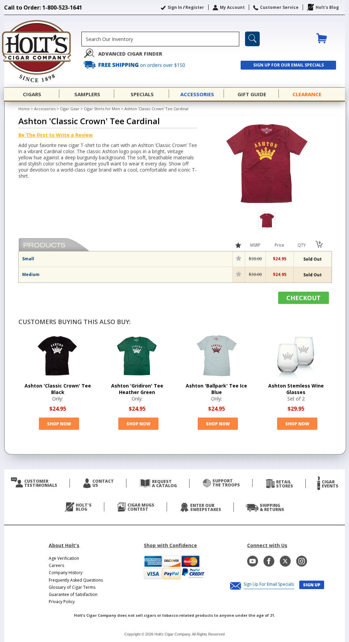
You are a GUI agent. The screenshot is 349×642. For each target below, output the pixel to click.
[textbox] (160, 39)
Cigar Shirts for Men (102, 108)
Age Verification (64, 558)
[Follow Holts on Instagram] (301, 561)
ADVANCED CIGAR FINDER (130, 53)
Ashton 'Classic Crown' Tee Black (58, 388)
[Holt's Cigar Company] (42, 51)
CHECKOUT (303, 298)
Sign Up (311, 585)
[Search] (252, 38)
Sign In (175, 7)
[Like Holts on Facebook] (268, 561)
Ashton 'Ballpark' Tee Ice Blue (216, 388)
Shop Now (59, 424)
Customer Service (279, 7)
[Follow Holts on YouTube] (252, 561)
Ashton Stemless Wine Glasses (296, 388)
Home (24, 108)
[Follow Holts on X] (285, 561)
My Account (232, 7)
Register (194, 7)
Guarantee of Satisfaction (73, 594)
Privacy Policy (62, 601)
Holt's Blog (327, 7)
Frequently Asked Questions (76, 580)
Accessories (45, 108)
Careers (56, 565)
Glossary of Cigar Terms (72, 587)
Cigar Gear (69, 108)
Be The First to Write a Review (55, 135)
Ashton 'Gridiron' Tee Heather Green (137, 388)
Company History (65, 572)
